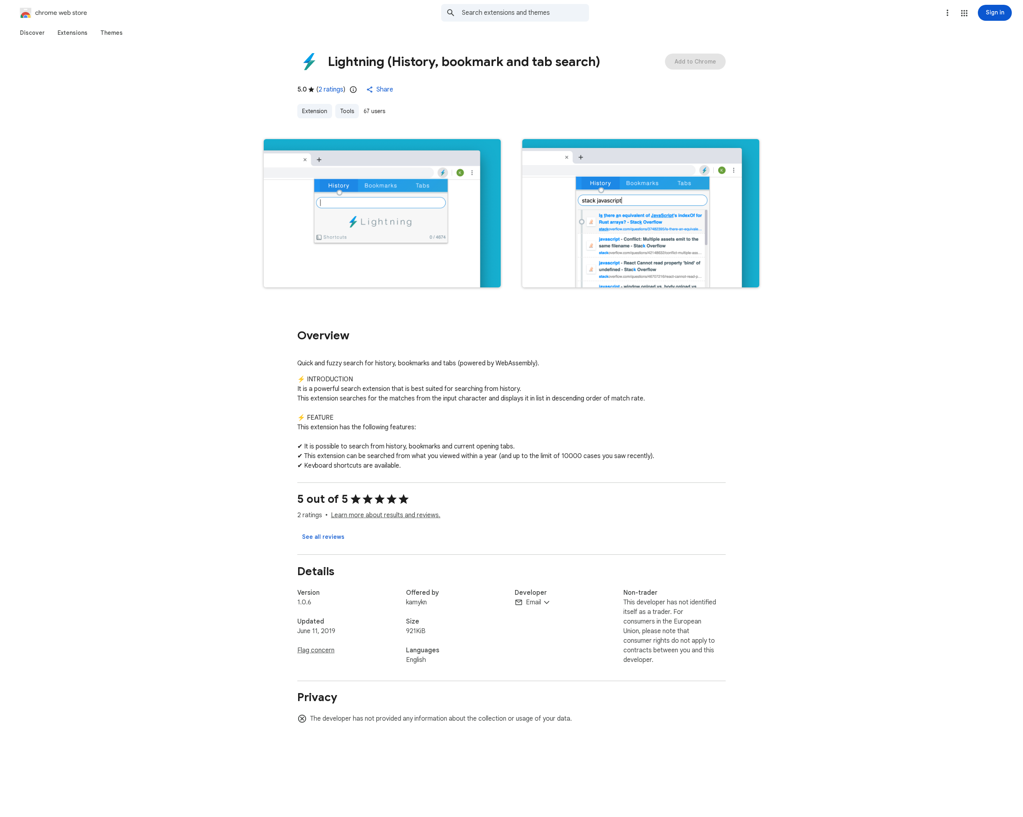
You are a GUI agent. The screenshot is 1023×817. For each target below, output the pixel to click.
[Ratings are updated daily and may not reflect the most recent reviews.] (353, 90)
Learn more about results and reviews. (385, 515)
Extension (314, 111)
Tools (347, 111)
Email (533, 602)
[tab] (32, 33)
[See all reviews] (323, 536)
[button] (964, 13)
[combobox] (525, 13)
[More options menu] (947, 13)
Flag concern (315, 650)
